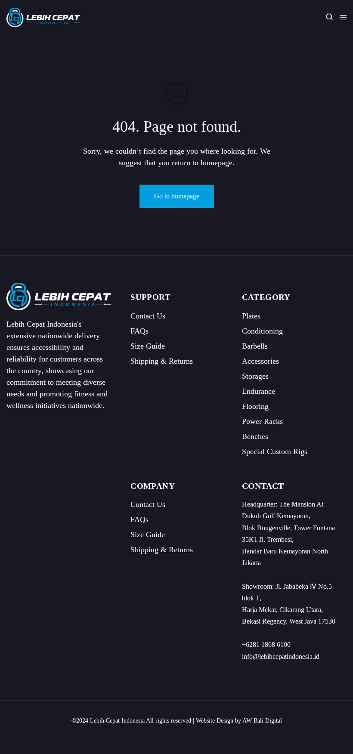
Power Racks (262, 421)
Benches (255, 436)
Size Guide (147, 346)
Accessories (260, 361)
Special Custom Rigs (274, 451)
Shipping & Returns (161, 361)
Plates (251, 316)
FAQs (139, 331)
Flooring (255, 406)
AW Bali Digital (262, 720)
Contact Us (147, 316)
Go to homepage (176, 196)
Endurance (258, 391)
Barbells (255, 346)
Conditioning (262, 331)
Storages (255, 376)
